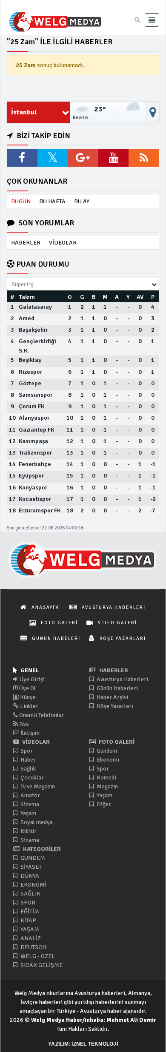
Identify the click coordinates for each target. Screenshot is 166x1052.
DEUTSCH (32, 947)
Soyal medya (36, 822)
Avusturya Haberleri (121, 679)
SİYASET (30, 866)
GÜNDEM (32, 858)
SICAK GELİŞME (41, 965)
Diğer (103, 804)
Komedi (105, 777)
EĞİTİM (29, 911)
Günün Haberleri (116, 688)
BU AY (81, 201)
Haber (27, 759)
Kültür (28, 831)
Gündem (106, 750)
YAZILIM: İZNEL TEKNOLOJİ (83, 1044)
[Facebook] (22, 158)
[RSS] (144, 158)
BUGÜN (21, 201)
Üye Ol (27, 688)
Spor (26, 750)
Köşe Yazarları (114, 706)
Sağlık (27, 768)
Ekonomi (107, 759)
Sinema (29, 804)
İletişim (29, 732)
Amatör (29, 795)
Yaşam (27, 813)
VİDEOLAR (63, 242)
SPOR (27, 902)
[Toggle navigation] (152, 20)
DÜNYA (29, 875)
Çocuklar (31, 777)
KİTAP (27, 920)
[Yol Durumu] (152, 112)
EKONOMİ (32, 884)
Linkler (28, 706)
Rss (23, 724)
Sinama (29, 840)
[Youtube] (113, 158)
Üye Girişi (31, 679)
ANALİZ (30, 938)
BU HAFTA (52, 201)
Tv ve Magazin (37, 786)
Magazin (106, 786)
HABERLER (25, 242)
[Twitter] (52, 158)
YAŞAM (29, 929)
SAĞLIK (29, 893)
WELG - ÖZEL (37, 956)
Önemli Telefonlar (41, 715)
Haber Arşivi (111, 697)
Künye (27, 697)
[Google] (83, 158)
